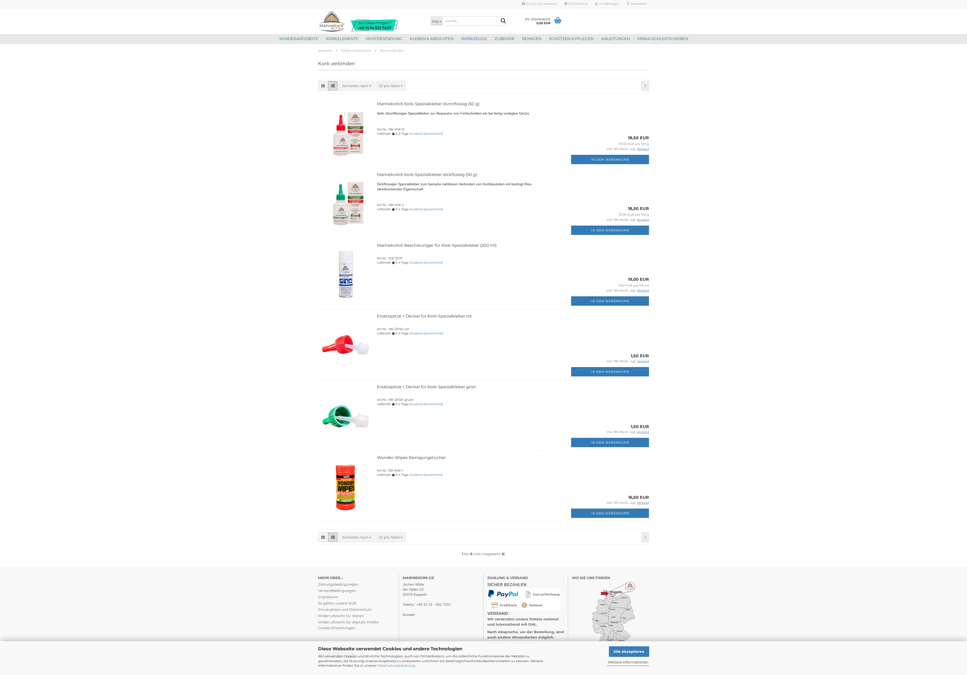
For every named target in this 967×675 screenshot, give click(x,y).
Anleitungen (615, 38)
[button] (576, 4)
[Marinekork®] (370, 21)
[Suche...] (503, 21)
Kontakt (409, 615)
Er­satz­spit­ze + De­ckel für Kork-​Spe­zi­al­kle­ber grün (426, 386)
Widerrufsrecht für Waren (341, 616)
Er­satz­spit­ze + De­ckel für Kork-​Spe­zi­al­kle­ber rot (424, 316)
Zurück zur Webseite (541, 4)
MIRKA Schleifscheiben (662, 38)
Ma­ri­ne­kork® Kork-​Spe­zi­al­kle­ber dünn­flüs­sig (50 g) (428, 103)
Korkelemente (342, 38)
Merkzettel (638, 4)
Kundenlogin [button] (608, 4)
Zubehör (504, 38)
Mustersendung (384, 38)
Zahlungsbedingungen (338, 584)
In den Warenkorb (610, 159)
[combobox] (356, 86)
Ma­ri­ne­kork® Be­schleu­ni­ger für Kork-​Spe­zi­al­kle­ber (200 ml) (437, 245)
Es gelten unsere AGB (337, 603)
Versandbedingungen (337, 590)
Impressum (328, 597)
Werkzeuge (474, 38)
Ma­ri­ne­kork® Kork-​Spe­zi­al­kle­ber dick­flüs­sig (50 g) (427, 174)
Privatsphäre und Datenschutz (345, 609)
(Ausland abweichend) (426, 133)
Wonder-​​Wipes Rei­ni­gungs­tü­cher (411, 457)
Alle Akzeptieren (628, 651)
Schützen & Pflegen (571, 38)
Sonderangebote (298, 38)
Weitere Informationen (628, 662)
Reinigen (531, 38)
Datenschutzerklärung (396, 665)
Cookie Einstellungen (336, 628)
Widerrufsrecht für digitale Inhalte (348, 622)
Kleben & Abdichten (432, 38)
